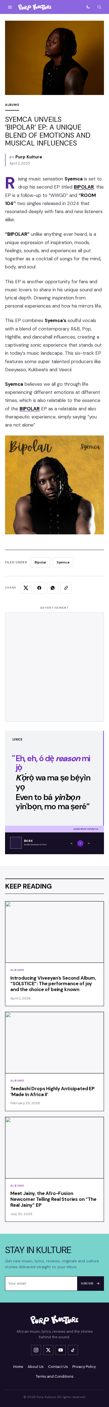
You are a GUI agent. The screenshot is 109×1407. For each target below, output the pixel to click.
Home (18, 1366)
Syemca (63, 562)
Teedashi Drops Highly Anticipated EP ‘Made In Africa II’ (52, 1091)
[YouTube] (61, 1350)
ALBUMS (12, 105)
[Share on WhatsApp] (52, 588)
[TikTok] (73, 1350)
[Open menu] (10, 7)
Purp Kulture (28, 157)
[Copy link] (66, 588)
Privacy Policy (84, 1366)
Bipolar (40, 562)
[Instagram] (36, 1350)
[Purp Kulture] (35, 7)
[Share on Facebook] (39, 588)
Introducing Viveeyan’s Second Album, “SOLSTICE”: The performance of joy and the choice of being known (53, 983)
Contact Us (58, 1366)
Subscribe (87, 1283)
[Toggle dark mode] (88, 7)
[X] (48, 1350)
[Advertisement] (54, 667)
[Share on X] (26, 588)
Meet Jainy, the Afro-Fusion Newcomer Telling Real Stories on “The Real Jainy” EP (53, 1199)
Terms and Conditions (55, 1376)
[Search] (99, 7)
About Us (36, 1366)
